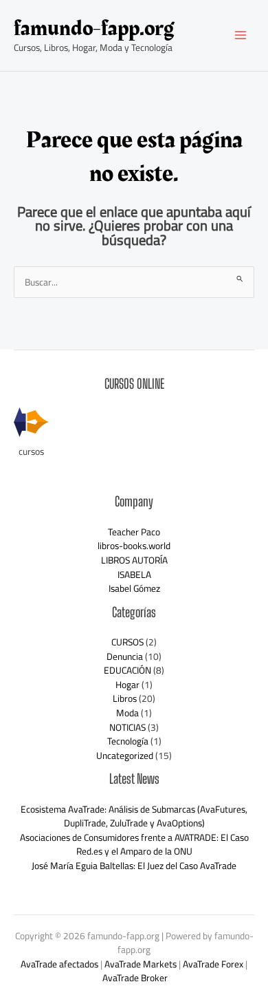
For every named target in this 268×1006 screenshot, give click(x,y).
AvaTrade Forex (213, 964)
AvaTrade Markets (140, 964)
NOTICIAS (127, 727)
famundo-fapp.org (94, 28)
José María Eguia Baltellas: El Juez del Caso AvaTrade (134, 866)
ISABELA (134, 575)
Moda (127, 713)
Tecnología (127, 741)
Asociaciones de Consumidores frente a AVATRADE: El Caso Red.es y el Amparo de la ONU (134, 844)
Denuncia (125, 656)
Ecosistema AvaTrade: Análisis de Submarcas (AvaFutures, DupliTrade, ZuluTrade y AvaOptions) (134, 816)
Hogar (127, 685)
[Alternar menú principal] (241, 35)
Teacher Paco (134, 532)
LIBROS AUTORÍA (134, 560)
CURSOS (127, 642)
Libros (125, 698)
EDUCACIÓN (127, 670)
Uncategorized (124, 755)
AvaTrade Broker (135, 978)
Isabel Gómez (134, 588)
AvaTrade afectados (59, 964)
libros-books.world (134, 546)
